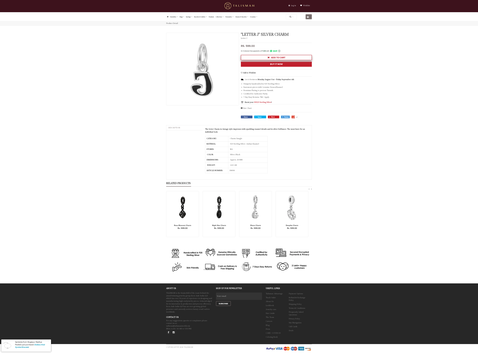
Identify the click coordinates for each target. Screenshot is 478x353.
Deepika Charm (292, 225)
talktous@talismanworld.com (178, 326)
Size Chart (247, 108)
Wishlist (306, 6)
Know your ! (258, 102)
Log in (293, 6)
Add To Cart (278, 57)
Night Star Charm (219, 225)
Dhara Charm (255, 225)
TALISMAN (188, 347)
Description (174, 128)
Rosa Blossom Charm (182, 225)
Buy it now (276, 64)
